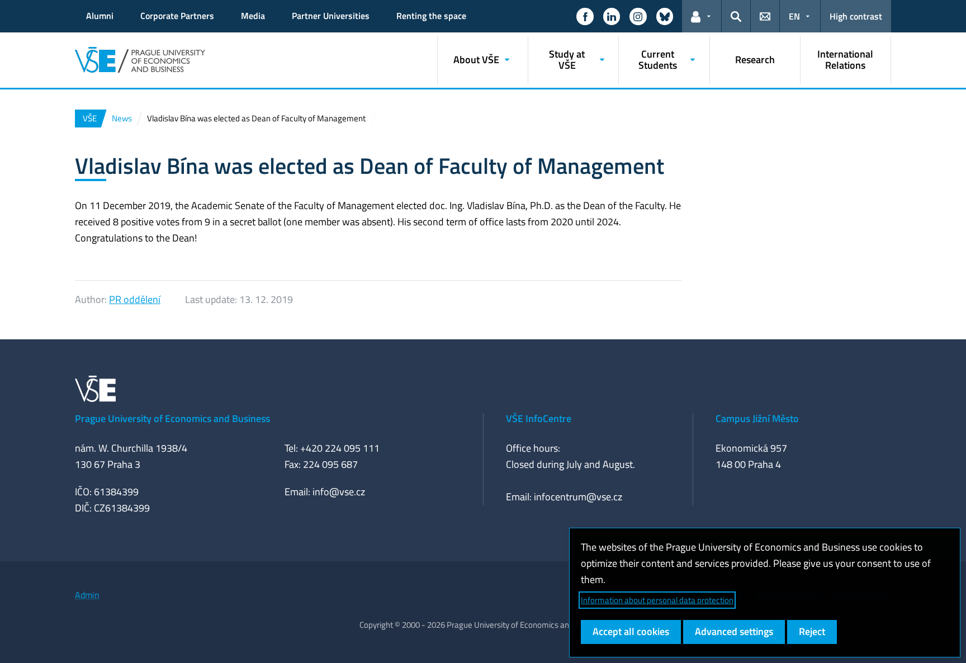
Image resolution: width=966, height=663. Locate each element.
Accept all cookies (631, 631)
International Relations (845, 59)
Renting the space (431, 15)
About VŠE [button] (476, 59)
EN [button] (794, 16)
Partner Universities (331, 15)
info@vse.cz (338, 491)
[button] (584, 16)
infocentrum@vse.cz (578, 496)
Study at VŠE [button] (567, 59)
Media (253, 15)
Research (755, 59)
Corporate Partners (177, 15)
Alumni (99, 15)
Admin (87, 595)
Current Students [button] (657, 59)
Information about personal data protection (657, 600)
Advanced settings (734, 631)
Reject (812, 631)
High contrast (856, 16)
